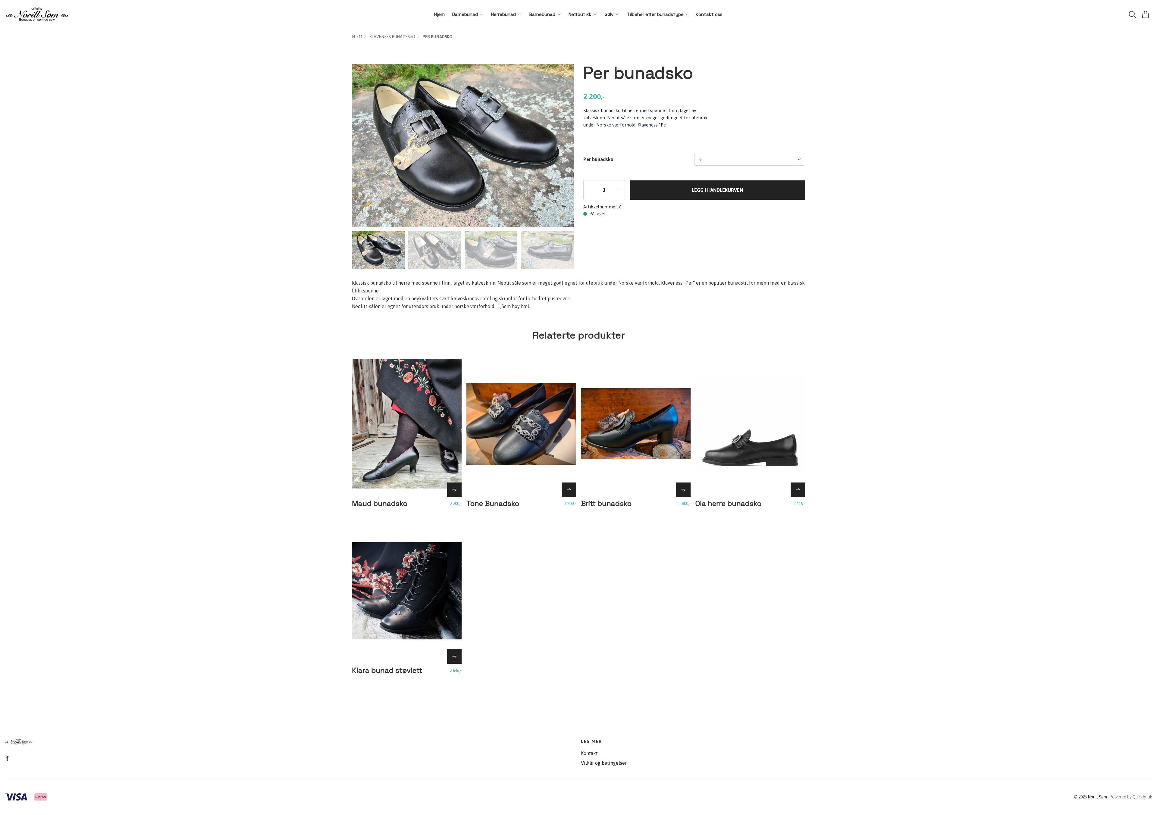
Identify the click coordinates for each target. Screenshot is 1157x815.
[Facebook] (7, 758)
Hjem (357, 36)
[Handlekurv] (1145, 14)
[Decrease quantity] (590, 190)
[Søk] (1132, 14)
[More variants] (454, 489)
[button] (563, 148)
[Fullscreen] (561, 76)
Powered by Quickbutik (1130, 797)
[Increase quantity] (618, 190)
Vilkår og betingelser (604, 763)
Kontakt (589, 753)
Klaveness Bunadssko (392, 36)
